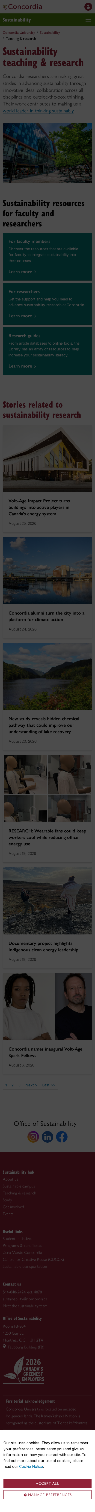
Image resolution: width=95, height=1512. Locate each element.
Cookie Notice (31, 1466)
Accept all (47, 1483)
